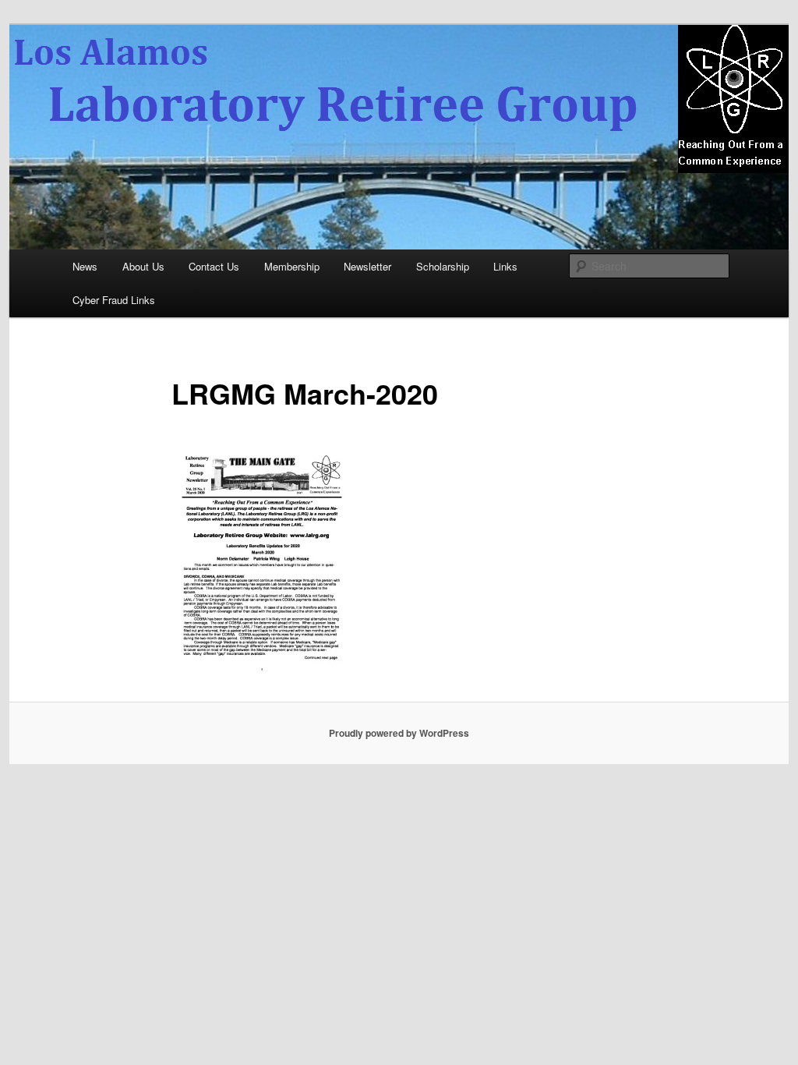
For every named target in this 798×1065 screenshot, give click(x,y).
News (84, 266)
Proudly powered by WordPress (399, 733)
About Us (143, 266)
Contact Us (214, 266)
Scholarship (442, 266)
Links (505, 266)
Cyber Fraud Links (113, 299)
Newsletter (367, 266)
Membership (292, 266)
